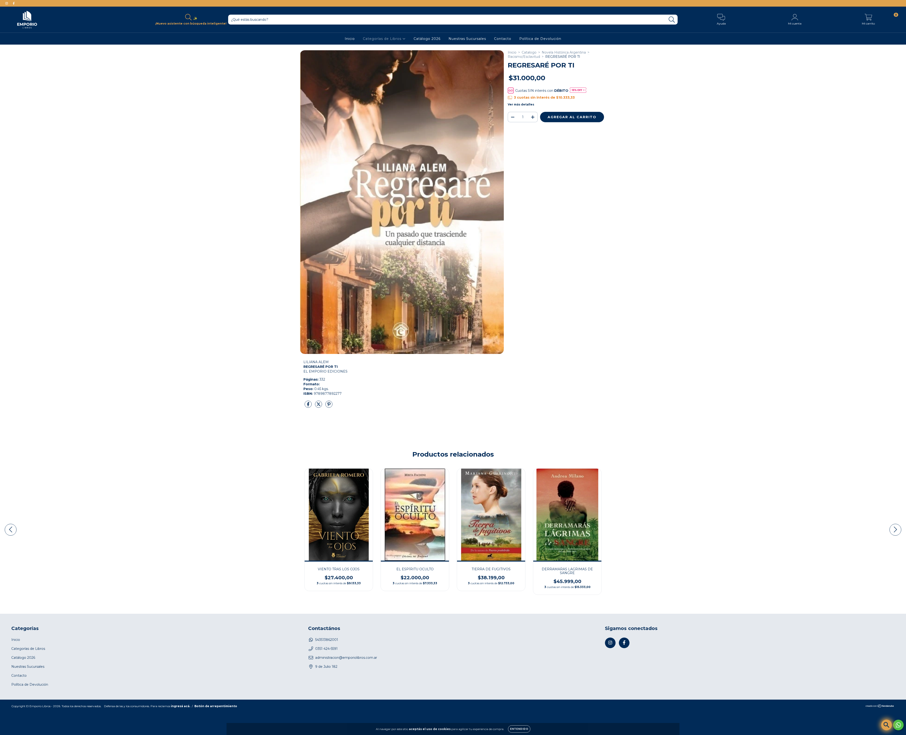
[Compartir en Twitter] (319, 406)
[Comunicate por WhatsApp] (898, 725)
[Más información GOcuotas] (578, 90)
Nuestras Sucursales (467, 39)
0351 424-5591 (326, 649)
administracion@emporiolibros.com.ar (346, 657)
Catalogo (529, 52)
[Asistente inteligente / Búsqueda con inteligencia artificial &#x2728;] (886, 725)
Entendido (519, 729)
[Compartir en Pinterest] (328, 406)
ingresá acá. (180, 706)
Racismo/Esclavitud (524, 57)
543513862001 (326, 640)
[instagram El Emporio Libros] (7, 3)
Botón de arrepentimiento (215, 706)
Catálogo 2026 (427, 39)
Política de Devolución (540, 39)
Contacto (502, 39)
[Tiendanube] (880, 706)
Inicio (350, 39)
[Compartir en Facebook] (309, 406)
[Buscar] (671, 19)
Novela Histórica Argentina (564, 52)
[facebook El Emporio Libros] (14, 3)
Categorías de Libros (383, 39)
